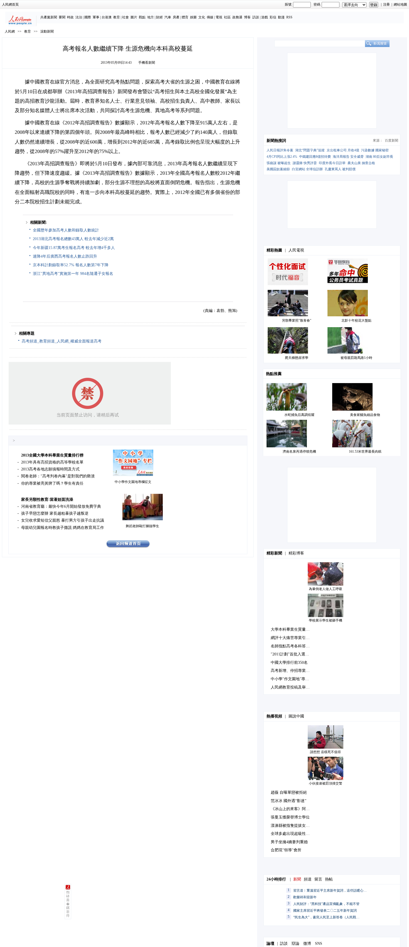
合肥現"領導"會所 (286, 850)
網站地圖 (400, 4)
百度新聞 (391, 140)
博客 (247, 17)
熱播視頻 (274, 716)
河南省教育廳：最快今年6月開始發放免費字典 (61, 506)
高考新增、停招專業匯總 (292, 671)
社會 (125, 17)
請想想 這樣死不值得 (325, 752)
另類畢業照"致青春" (296, 320)
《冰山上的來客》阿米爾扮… (296, 809)
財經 (159, 17)
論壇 (270, 943)
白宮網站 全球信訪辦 (307, 169)
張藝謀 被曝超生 (279, 163)
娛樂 (193, 17)
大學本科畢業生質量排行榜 (294, 629)
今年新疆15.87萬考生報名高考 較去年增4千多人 (74, 248)
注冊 (386, 4)
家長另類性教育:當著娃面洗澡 (47, 499)
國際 (87, 17)
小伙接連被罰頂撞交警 (325, 783)
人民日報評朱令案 (280, 150)
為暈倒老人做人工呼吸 (325, 589)
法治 (78, 17)
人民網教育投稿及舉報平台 (294, 687)
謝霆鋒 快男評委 (305, 163)
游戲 (264, 17)
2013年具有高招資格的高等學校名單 (52, 462)
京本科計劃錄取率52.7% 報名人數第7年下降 (71, 265)
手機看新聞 (146, 63)
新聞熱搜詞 (276, 141)
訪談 (255, 17)
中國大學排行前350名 (289, 662)
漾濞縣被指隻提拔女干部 (292, 825)
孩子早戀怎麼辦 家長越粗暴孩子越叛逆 (54, 513)
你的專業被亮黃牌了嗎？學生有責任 (52, 483)
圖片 (133, 17)
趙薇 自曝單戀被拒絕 (289, 792)
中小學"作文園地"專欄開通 (294, 679)
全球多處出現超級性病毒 (292, 834)
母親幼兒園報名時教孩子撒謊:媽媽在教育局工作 (62, 528)
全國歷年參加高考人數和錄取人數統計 (66, 230)
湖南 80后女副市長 (379, 157)
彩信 (273, 17)
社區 (227, 17)
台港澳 (107, 17)
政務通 (237, 17)
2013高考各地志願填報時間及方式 (50, 469)
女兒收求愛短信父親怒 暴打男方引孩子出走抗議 (62, 520)
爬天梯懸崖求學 (296, 358)
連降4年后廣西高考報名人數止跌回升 (65, 256)
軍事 (96, 17)
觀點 (142, 17)
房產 (176, 17)
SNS (318, 943)
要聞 (62, 17)
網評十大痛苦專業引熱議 (292, 638)
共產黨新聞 (48, 17)
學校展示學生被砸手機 (325, 620)
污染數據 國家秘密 (375, 150)
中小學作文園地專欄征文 (133, 482)
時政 (70, 17)
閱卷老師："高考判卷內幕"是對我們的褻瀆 (58, 476)
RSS (289, 17)
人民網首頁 (10, 4)
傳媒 (210, 17)
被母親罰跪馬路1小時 (356, 358)
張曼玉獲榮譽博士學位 (290, 817)
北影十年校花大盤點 (356, 320)
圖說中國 (296, 716)
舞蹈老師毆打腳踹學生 (142, 526)
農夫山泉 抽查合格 (361, 163)
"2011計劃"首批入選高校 (292, 654)
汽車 (167, 17)
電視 (219, 17)
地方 (150, 17)
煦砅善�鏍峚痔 (68, 904)
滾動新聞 (47, 31)
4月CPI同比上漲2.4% (282, 157)
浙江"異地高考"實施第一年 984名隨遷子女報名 (73, 274)
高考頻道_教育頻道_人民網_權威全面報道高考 (62, 341)
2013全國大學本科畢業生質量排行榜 (52, 455)
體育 (185, 17)
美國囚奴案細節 (278, 169)
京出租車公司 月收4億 (343, 150)
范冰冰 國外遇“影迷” (288, 801)
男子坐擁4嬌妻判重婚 (289, 842)
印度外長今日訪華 (332, 163)
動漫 (281, 17)
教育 (116, 17)
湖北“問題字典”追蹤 (310, 150)
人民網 (10, 31)
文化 (201, 17)
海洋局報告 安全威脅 (348, 157)
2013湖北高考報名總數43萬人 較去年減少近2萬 (73, 239)
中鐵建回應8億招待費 (315, 157)
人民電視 (296, 250)
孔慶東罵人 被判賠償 (340, 169)
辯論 (295, 943)
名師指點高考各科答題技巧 (294, 646)
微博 (307, 943)
